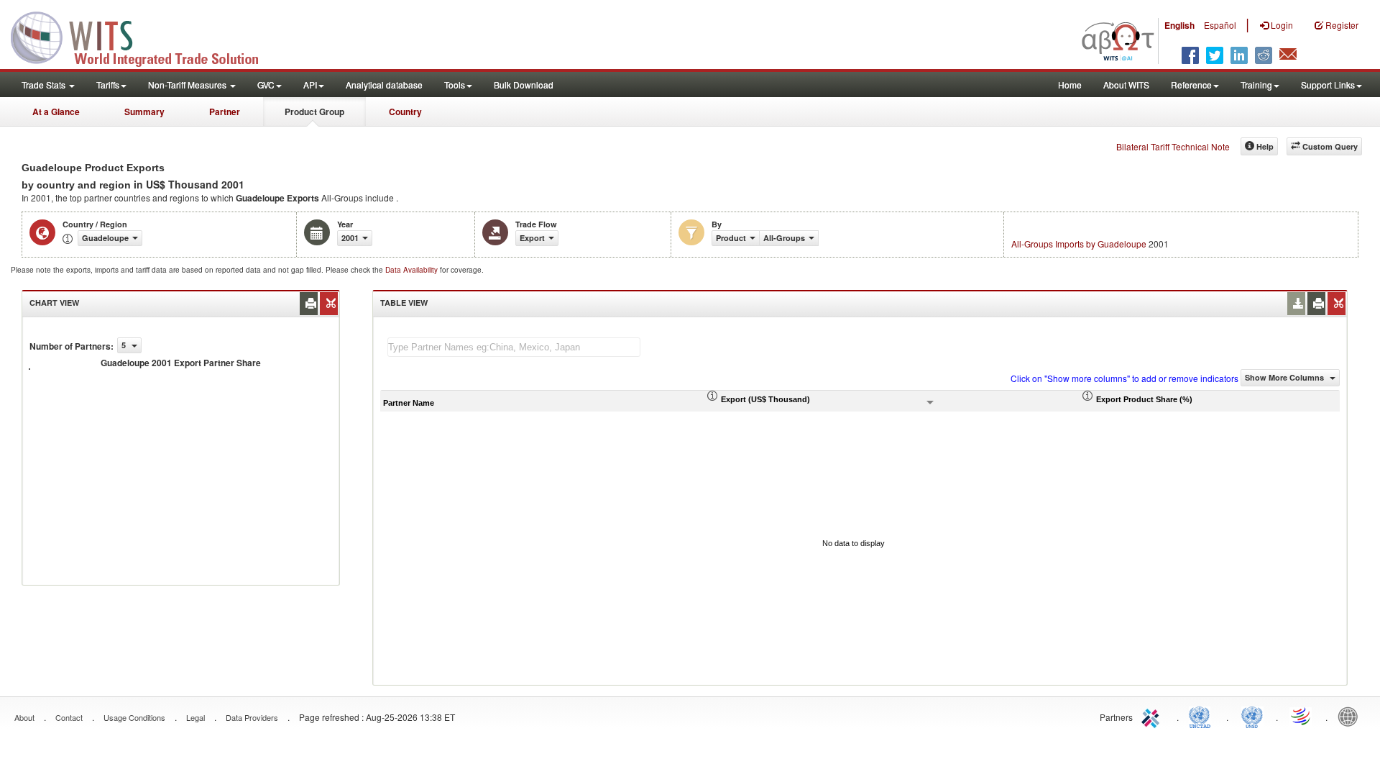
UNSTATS (1252, 715)
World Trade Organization (1301, 715)
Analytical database (384, 84)
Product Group (314, 111)
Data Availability (412, 270)
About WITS (1126, 84)
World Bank (1351, 715)
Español (1220, 25)
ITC (1152, 715)
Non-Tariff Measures (188, 84)
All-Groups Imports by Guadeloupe (1078, 243)
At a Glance (56, 111)
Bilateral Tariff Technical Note (1173, 146)
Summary (144, 111)
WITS (144, 36)
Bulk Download (523, 84)
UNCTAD (1202, 715)
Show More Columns (1285, 377)
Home (1070, 84)
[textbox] (513, 347)
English (1179, 25)
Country (405, 111)
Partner (224, 111)
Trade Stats (45, 84)
